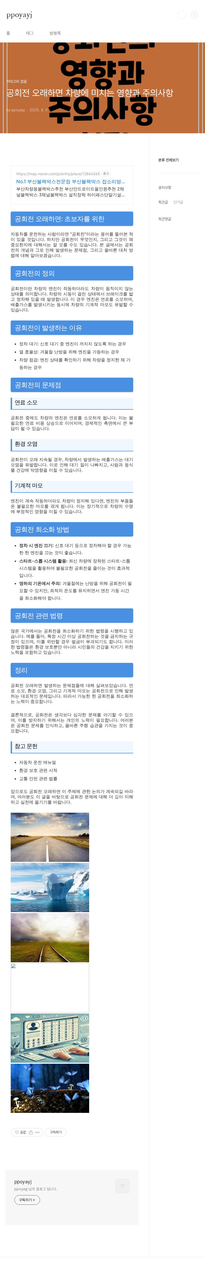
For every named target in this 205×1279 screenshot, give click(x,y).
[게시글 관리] (37, 1132)
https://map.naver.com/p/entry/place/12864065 (58, 173)
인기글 (178, 202)
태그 (30, 33)
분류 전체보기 (168, 160)
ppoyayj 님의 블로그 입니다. (35, 1189)
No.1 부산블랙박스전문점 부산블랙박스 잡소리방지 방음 (71, 182)
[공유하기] (30, 1132)
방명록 (55, 33)
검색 (182, 15)
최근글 (163, 202)
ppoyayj (19, 14)
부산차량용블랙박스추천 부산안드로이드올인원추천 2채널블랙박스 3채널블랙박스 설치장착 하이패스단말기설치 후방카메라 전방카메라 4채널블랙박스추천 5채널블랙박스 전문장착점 (70, 192)
